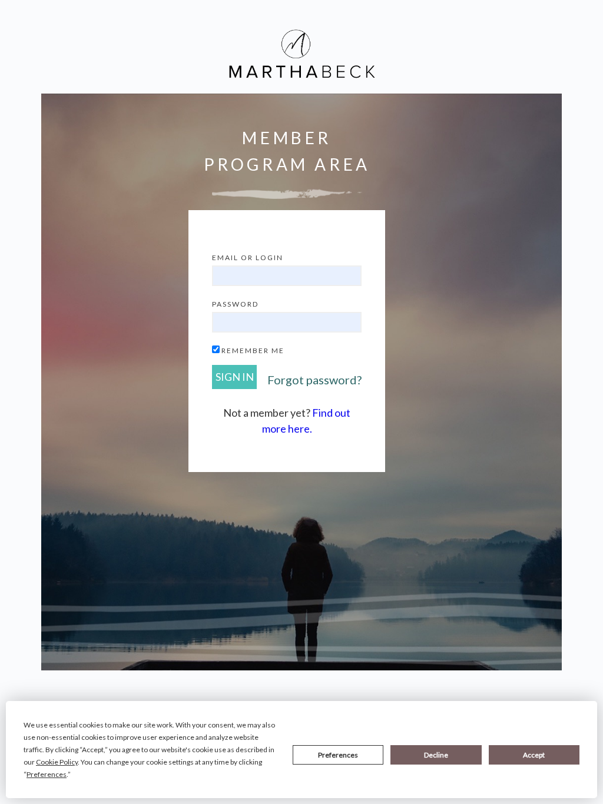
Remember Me (252, 350)
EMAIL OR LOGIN (247, 257)
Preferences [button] (46, 774)
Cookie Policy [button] (57, 762)
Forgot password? (314, 380)
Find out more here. (306, 420)
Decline (436, 754)
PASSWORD (235, 304)
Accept (534, 754)
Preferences (338, 754)
